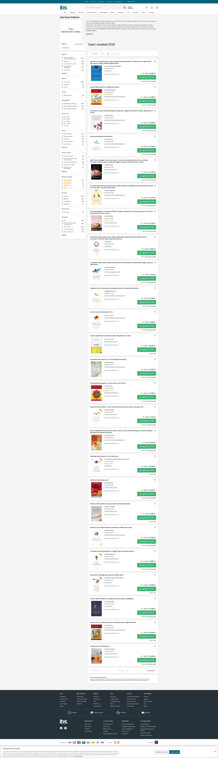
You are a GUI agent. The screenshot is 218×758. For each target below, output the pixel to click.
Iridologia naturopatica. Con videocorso (104, 456)
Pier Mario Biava (116, 66)
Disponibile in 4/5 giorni (70, 103)
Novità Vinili (96, 704)
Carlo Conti (109, 386)
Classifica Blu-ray (115, 701)
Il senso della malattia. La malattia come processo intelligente (112, 599)
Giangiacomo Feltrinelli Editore (148, 726)
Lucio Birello (109, 459)
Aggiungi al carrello (148, 77)
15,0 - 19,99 (66, 121)
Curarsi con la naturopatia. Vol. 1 (101, 312)
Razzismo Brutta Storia (146, 735)
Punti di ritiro (93, 1)
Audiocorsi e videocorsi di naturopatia (70, 159)
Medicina (66, 61)
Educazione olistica (69, 164)
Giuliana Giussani (110, 90)
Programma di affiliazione (128, 726)
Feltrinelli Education (145, 733)
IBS (64, 220)
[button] (124, 7)
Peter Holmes (109, 115)
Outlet (65, 87)
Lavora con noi (125, 731)
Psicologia (67, 70)
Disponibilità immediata (70, 106)
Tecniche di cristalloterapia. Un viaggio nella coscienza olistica (112, 551)
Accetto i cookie (174, 752)
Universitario (67, 201)
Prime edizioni (80, 696)
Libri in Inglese (63, 704)
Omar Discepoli (110, 410)
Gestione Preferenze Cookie (110, 733)
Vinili (95, 701)
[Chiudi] (215, 752)
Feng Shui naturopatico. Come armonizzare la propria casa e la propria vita (116, 407)
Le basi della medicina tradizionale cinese (104, 87)
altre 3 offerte (152, 257)
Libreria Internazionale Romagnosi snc (70, 223)
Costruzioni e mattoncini (133, 696)
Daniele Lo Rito (116, 459)
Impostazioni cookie (161, 752)
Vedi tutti (64, 73)
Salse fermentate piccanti (99, 480)
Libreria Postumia (68, 232)
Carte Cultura (109, 1)
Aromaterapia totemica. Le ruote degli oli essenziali (108, 359)
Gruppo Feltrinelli (144, 724)
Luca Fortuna (67, 144)
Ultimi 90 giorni (68, 95)
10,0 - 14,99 (67, 119)
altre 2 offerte (152, 81)
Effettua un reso (107, 729)
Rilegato (66, 199)
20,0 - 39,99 (67, 123)
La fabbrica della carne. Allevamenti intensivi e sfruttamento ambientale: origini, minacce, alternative (121, 263)
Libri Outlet (62, 701)
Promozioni (67, 82)
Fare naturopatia (68, 156)
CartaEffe (86, 1)
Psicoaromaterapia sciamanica (101, 136)
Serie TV (112, 704)
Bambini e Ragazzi (115, 706)
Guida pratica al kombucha (99, 646)
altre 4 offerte (152, 180)
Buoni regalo (101, 1)
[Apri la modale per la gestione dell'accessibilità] (156, 742)
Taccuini (146, 696)
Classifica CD (97, 699)
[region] (109, 752)
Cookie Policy (78, 756)
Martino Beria (109, 165)
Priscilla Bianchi (68, 136)
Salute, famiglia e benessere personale (70, 58)
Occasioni (66, 84)
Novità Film (113, 696)
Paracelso (108, 242)
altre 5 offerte (152, 498)
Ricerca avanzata (130, 7)
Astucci (146, 706)
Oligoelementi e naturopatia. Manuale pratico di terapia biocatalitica (114, 288)
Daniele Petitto (110, 362)
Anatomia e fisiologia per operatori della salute (106, 575)
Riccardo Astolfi (110, 435)
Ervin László (109, 66)
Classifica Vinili (98, 706)
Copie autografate (81, 701)
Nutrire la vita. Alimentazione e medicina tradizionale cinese (111, 527)
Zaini (145, 704)
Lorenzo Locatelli (68, 141)
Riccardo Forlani (110, 578)
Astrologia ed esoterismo (67, 67)
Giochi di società (131, 701)
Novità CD (96, 696)
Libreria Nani (67, 226)
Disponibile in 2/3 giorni (70, 108)
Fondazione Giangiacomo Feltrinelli (147, 729)
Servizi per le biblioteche (128, 724)
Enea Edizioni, (107, 68)
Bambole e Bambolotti (133, 704)
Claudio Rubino (110, 601)
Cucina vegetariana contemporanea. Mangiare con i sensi (110, 336)
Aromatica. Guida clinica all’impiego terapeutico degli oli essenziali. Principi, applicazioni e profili (121, 112)
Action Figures (130, 706)
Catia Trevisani (68, 134)
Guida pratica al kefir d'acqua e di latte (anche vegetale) (110, 504)
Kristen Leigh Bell (110, 190)
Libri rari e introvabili (82, 699)
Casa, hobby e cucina (70, 64)
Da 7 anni (66, 212)
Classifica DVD (114, 699)
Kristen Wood (109, 483)
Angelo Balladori (110, 554)
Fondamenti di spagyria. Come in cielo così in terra (108, 383)
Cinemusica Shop (69, 229)
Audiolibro (66, 204)
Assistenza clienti (131, 1)
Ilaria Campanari (110, 267)
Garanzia (105, 731)
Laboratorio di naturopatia (68, 168)
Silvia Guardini (109, 530)
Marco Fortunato (110, 506)
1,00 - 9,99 (66, 117)
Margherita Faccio (111, 291)
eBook (61, 706)
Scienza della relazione (70, 162)
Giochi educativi (131, 699)
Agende (146, 699)
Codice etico (125, 733)
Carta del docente (119, 1)
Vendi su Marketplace (127, 729)
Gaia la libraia (88, 731)
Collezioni (79, 704)
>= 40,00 (66, 125)
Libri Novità (62, 696)
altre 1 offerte (152, 105)
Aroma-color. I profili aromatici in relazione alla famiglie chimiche (113, 622)
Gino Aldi (66, 139)
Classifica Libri (64, 699)
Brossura (66, 196)
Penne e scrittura (148, 701)
